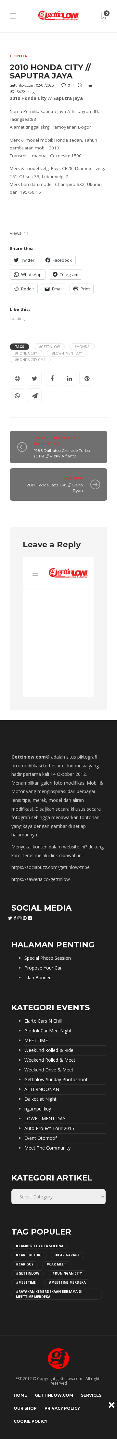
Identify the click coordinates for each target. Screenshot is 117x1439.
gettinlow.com (22, 85)
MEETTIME (36, 1040)
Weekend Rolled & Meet (49, 1060)
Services (91, 1395)
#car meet (56, 1264)
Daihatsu (47, 443)
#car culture (29, 1255)
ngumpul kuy (37, 1109)
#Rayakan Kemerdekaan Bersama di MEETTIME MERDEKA (49, 1294)
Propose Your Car (43, 968)
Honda (19, 56)
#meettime (26, 1282)
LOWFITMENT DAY (44, 1118)
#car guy (24, 1264)
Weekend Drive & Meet (48, 1070)
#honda (82, 346)
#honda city (26, 353)
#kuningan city (67, 1273)
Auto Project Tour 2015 (49, 1128)
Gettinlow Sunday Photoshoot (56, 1079)
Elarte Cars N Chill (43, 1021)
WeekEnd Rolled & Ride (48, 1050)
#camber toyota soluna (39, 1246)
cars (40, 438)
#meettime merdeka (67, 1282)
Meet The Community (47, 1148)
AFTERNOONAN (41, 1089)
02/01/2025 (45, 85)
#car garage (67, 1255)
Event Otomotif (40, 1138)
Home (20, 1395)
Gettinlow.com (54, 1395)
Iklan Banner (37, 977)
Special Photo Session (47, 958)
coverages (65, 438)
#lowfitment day (67, 353)
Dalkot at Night (40, 1099)
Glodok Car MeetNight (48, 1030)
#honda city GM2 (30, 359)
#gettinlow (49, 346)
